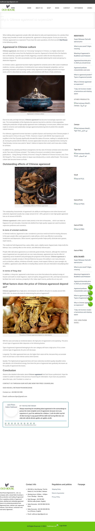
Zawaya (76, 124)
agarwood (38, 374)
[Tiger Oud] (83, 137)
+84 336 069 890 (43, 509)
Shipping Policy (56, 489)
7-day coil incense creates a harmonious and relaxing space (83, 91)
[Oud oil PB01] (83, 238)
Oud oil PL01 (78, 200)
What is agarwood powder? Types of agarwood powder (83, 76)
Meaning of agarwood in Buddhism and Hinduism (82, 55)
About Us (39, 8)
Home (29, 8)
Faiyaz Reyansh (29, 406)
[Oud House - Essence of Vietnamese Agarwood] (8, 8)
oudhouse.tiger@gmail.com (40, 514)
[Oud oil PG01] (83, 213)
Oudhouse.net (51, 526)
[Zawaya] (83, 112)
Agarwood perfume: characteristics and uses (82, 69)
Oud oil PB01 (78, 250)
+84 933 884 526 (43, 504)
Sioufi (76, 175)
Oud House (63, 40)
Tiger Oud (77, 149)
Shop (49, 8)
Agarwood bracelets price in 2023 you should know (82, 62)
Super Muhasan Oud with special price (82, 40)
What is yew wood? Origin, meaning (83, 47)
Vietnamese (78, 8)
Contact (66, 8)
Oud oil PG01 (78, 225)
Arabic (89, 8)
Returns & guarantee (58, 493)
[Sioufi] (83, 162)
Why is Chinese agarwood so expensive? (82, 83)
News (57, 8)
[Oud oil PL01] (83, 188)
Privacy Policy (56, 497)
